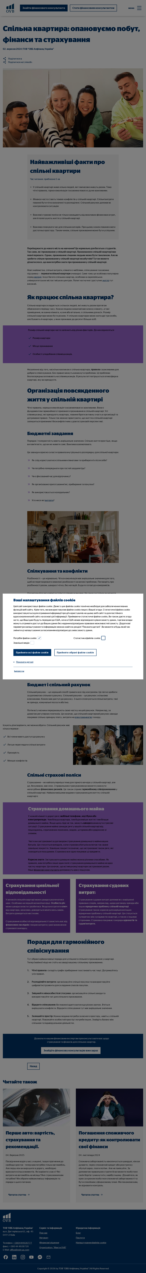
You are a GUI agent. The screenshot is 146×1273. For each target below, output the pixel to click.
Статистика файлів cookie (87, 638)
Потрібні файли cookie (24, 638)
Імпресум (19, 671)
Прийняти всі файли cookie (32, 652)
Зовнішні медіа (21, 643)
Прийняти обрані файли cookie (75, 652)
